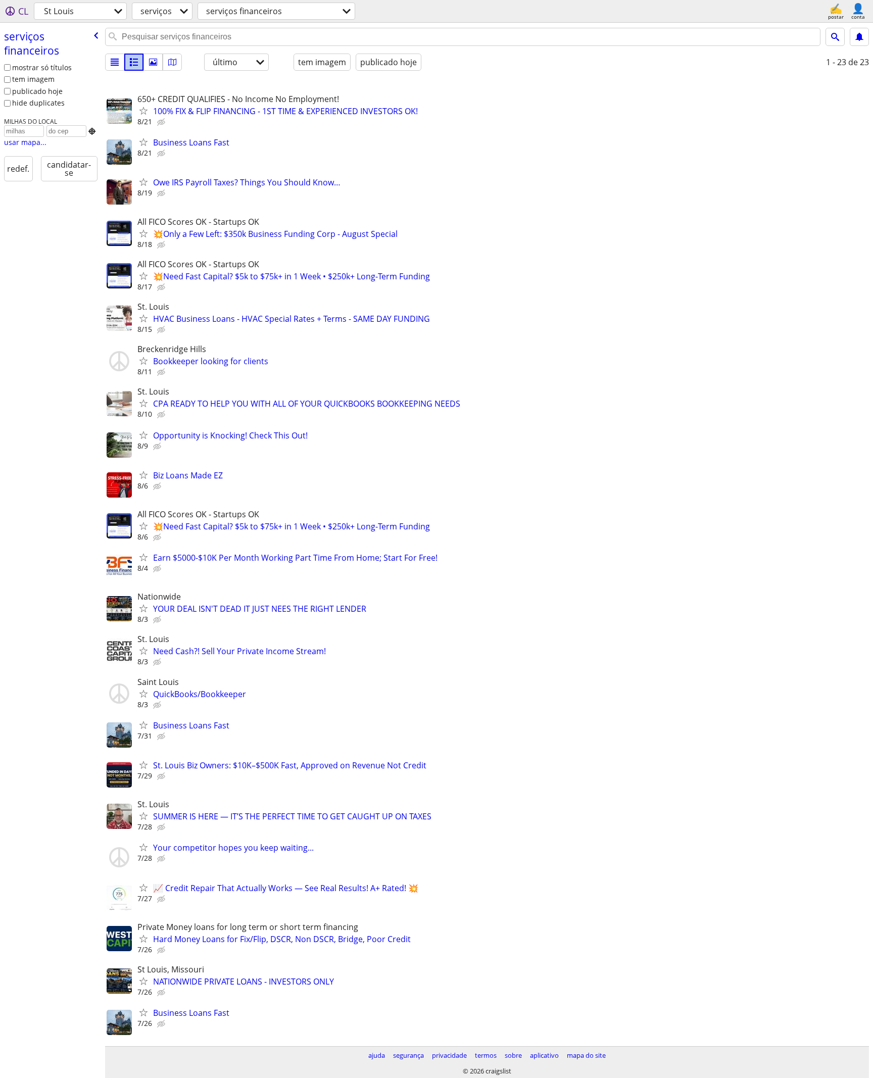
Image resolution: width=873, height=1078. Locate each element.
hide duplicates (38, 103)
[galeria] (153, 62)
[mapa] (172, 62)
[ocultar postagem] (162, 122)
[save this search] (859, 37)
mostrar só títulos (42, 67)
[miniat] (133, 62)
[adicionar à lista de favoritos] (143, 111)
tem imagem (33, 79)
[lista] (114, 62)
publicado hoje (37, 91)
